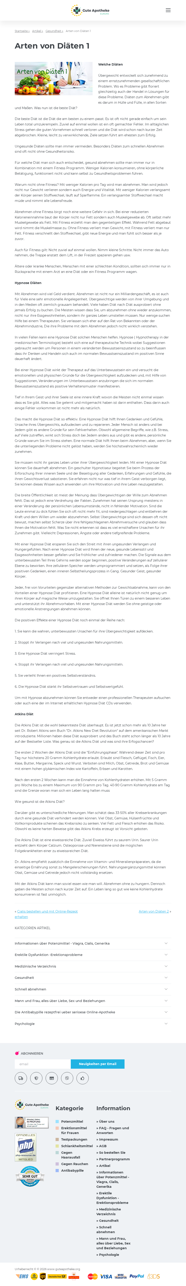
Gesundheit (24, 978)
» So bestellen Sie (110, 1153)
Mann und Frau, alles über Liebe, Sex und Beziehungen (60, 1001)
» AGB (101, 1146)
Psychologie (25, 1024)
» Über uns (105, 1121)
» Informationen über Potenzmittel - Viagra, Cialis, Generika (112, 1179)
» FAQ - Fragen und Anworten (112, 1130)
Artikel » (37, 31)
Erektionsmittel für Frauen (74, 1130)
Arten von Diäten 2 (154, 911)
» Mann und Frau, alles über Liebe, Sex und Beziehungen (113, 1243)
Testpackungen (74, 1139)
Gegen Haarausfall (70, 1155)
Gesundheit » (54, 31)
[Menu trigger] (168, 10)
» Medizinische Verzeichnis (108, 1211)
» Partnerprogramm (113, 1159)
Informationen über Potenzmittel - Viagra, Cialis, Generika (62, 943)
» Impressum (107, 1139)
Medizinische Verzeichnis (35, 966)
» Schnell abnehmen (105, 1229)
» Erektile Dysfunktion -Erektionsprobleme (112, 1198)
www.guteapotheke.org (63, 1269)
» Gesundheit (107, 1221)
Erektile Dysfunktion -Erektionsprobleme (49, 955)
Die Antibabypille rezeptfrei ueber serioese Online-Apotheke (65, 1012)
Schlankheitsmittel (77, 1146)
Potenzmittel (72, 1121)
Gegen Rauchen (74, 1164)
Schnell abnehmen (30, 989)
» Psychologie (107, 1255)
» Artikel (103, 1166)
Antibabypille (72, 1170)
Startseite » (22, 31)
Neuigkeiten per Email (97, 1064)
